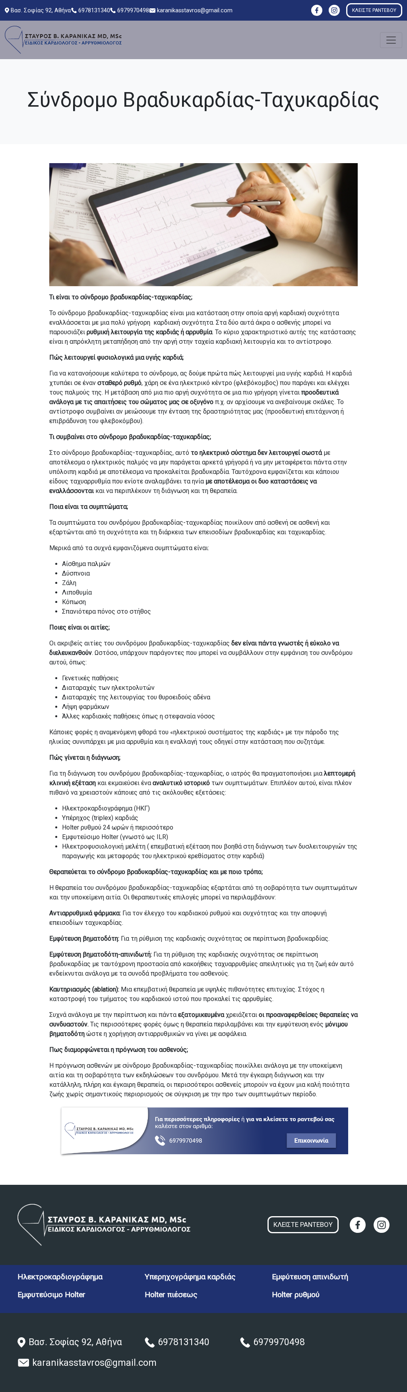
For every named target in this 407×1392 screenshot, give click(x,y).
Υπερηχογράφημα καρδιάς (190, 1276)
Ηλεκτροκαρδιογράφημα (60, 1276)
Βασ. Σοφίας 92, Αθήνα (41, 10)
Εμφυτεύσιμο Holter (51, 1294)
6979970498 (133, 10)
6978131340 (94, 10)
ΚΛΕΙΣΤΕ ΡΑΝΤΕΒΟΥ (374, 10)
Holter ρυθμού (296, 1294)
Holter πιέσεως (171, 1294)
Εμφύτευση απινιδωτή (310, 1276)
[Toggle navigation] (391, 40)
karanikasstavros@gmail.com (195, 10)
